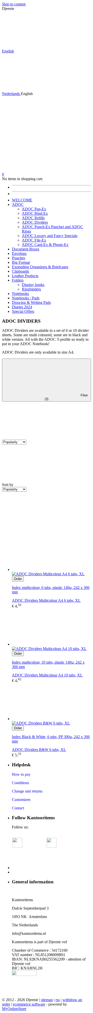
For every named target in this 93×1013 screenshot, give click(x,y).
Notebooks (20, 293)
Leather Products (25, 276)
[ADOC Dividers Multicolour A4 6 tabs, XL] (51, 553)
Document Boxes (25, 249)
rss (58, 1000)
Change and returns (27, 791)
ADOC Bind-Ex (35, 213)
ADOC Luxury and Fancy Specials (49, 236)
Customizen (21, 799)
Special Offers (23, 311)
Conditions (20, 783)
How (16, 774)
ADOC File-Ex (34, 240)
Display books (33, 285)
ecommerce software (29, 1004)
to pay (25, 774)
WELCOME (22, 200)
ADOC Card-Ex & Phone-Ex (45, 244)
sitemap (47, 1000)
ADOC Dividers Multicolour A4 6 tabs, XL (46, 600)
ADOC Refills (33, 218)
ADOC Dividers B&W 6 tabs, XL (39, 750)
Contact (18, 808)
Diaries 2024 (22, 307)
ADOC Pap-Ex (34, 209)
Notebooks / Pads (25, 298)
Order (18, 579)
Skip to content (14, 4)
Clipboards (20, 271)
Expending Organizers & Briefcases (40, 267)
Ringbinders (31, 289)
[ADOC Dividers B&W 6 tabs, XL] (51, 702)
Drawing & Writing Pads (31, 302)
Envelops (19, 253)
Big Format (21, 262)
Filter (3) (66, 397)
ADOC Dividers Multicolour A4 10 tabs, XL (47, 675)
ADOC (18, 204)
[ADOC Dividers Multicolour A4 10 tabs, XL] (51, 627)
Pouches (18, 258)
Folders (18, 280)
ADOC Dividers (35, 222)
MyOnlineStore (14, 1009)
